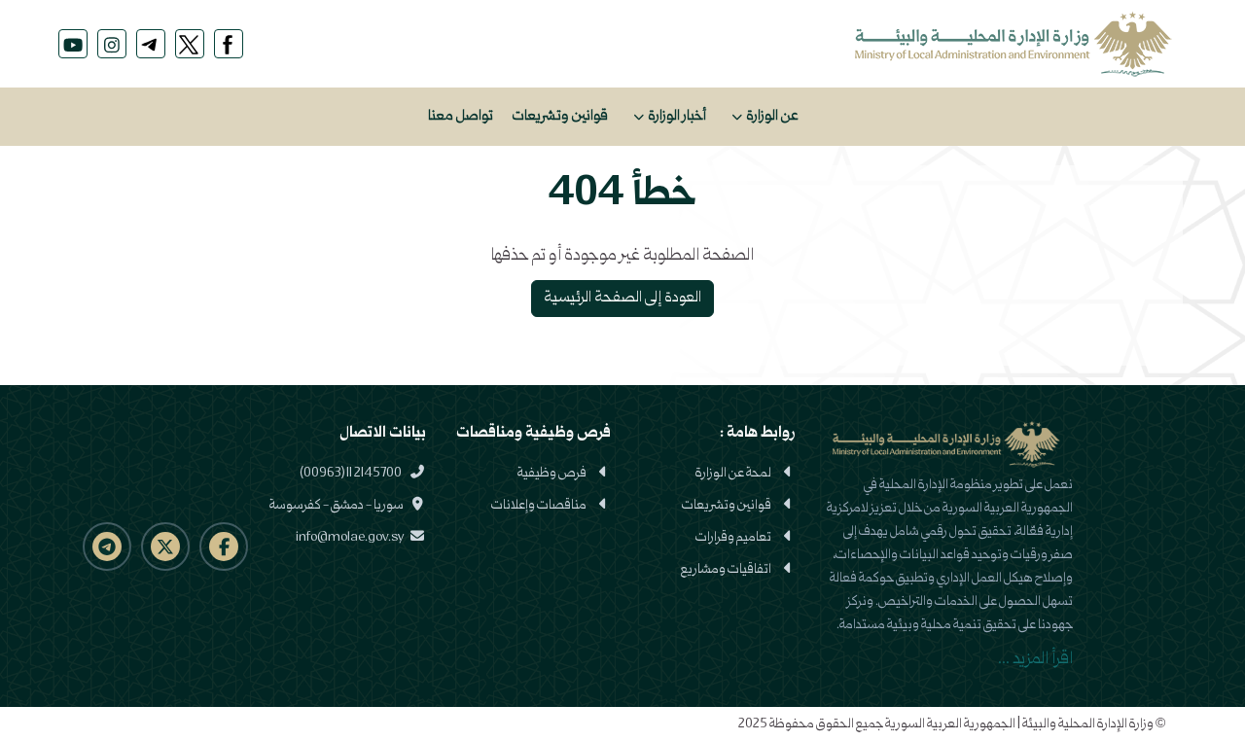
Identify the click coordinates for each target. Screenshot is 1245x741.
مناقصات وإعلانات (539, 505)
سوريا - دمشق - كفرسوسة (337, 505)
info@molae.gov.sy (351, 537)
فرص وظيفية (552, 473)
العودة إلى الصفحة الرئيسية (622, 298)
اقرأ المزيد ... (1035, 660)
